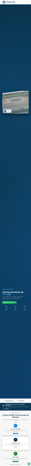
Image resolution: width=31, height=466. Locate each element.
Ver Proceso (15, 461)
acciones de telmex (17, 444)
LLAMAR (7, 408)
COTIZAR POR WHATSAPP (10, 302)
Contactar (15, 433)
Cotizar (15, 447)
